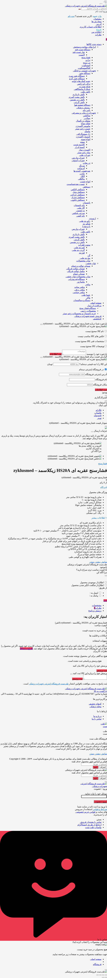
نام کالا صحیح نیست (94, 331)
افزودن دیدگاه (26, 648)
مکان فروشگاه (100, 384)
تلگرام (98, 410)
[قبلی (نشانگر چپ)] (106, 977)
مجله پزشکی (95, 706)
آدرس (98, 24)
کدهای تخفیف (95, 704)
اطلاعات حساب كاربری (90, 27)
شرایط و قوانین (100, 809)
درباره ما (97, 716)
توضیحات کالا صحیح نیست (92, 346)
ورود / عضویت (100, 802)
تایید (95, 767)
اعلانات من (96, 32)
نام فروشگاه (101, 379)
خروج (98, 29)
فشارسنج (102, 463)
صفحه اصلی (95, 959)
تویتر (99, 418)
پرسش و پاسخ (94, 610)
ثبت (105, 600)
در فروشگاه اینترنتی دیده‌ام (91, 369)
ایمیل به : (94, 593)
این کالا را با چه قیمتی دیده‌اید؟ (93, 364)
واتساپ (97, 413)
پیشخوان (97, 19)
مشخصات (96, 605)
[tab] (50, 605)
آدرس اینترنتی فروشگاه (96, 374)
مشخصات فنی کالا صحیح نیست (89, 341)
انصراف (103, 767)
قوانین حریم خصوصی (85, 812)
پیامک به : (93, 595)
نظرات (98, 34)
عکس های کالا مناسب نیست (91, 336)
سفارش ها (96, 21)
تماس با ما (96, 719)
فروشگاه (97, 964)
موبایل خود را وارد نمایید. (96, 794)
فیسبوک (97, 415)
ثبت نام (71, 16)
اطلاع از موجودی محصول (92, 582)
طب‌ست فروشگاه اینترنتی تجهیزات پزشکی (49, 684)
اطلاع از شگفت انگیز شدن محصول (87, 585)
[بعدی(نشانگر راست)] (103, 977)
